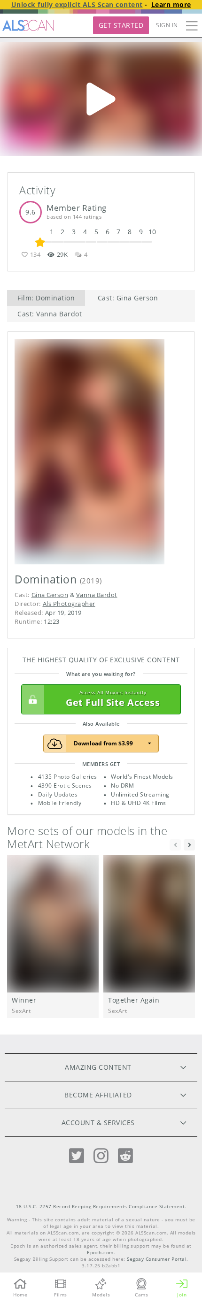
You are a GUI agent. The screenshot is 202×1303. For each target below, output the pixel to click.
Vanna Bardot (96, 594)
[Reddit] (125, 1156)
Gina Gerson (50, 594)
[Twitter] (76, 1156)
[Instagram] (101, 1156)
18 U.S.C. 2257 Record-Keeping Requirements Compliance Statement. (101, 1206)
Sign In (167, 25)
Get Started (121, 25)
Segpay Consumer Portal (156, 1259)
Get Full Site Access (113, 699)
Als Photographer (69, 603)
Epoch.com (100, 1252)
